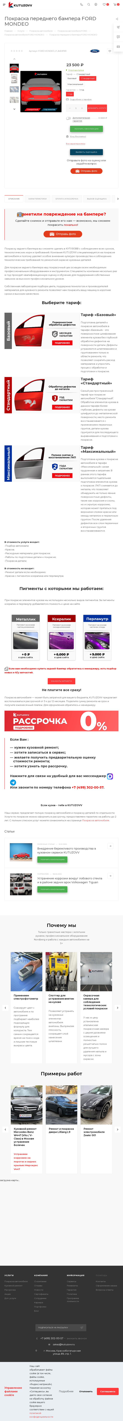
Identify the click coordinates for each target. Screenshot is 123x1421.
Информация (75, 1275)
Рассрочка (10, 1290)
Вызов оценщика (96, 199)
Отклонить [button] (86, 1391)
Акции (7, 1294)
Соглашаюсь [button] (107, 1391)
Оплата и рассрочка (67, 199)
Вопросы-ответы (104, 1290)
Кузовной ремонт (13, 1285)
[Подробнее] (110, 846)
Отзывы (38, 1285)
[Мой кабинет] (95, 4)
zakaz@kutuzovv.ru (64, 1344)
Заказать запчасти (61, 681)
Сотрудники (40, 1298)
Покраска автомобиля (95, 820)
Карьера (38, 1302)
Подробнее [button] (66, 1391)
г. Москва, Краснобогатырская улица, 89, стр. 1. (62, 1352)
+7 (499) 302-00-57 (51, 1338)
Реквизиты (72, 1285)
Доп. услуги (10, 1298)
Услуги (9, 1275)
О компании (40, 1281)
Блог (36, 1311)
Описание (14, 199)
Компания (41, 1275)
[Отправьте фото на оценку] (63, 234)
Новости (38, 1290)
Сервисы (71, 1281)
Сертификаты (41, 1294)
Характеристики (37, 199)
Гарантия (71, 1290)
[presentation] (14, 59)
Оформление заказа (106, 1285)
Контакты (101, 1281)
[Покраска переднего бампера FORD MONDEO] (41, 91)
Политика (72, 1294)
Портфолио (40, 1306)
